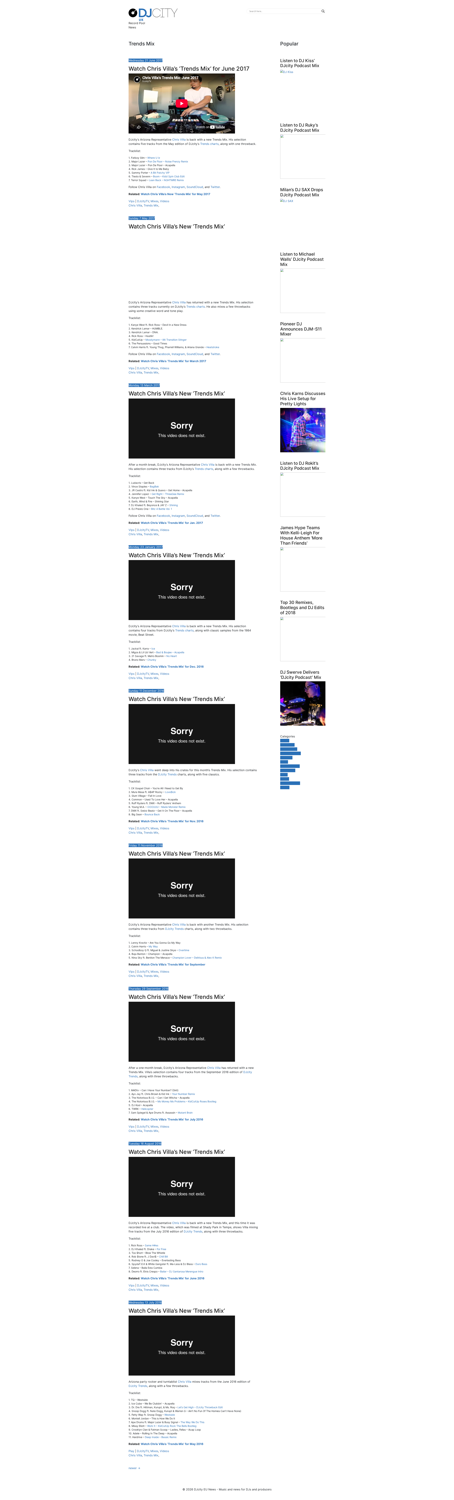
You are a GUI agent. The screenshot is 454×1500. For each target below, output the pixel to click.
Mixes (154, 201)
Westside (169, 1414)
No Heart (171, 656)
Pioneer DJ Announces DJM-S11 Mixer (301, 329)
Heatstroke (212, 347)
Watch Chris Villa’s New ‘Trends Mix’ (177, 226)
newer (134, 1468)
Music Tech (287, 770)
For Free (161, 1249)
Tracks (284, 779)
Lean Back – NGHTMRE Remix (166, 180)
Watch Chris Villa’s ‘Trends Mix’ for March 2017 (173, 361)
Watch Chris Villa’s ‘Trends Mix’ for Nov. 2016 (172, 821)
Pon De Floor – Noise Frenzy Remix (168, 161)
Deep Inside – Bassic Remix (161, 1437)
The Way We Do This (192, 1422)
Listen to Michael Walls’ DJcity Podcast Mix (302, 259)
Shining (173, 505)
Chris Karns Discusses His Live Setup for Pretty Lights (302, 398)
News (132, 27)
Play (131, 1451)
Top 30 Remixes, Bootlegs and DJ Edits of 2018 (302, 607)
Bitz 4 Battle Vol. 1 (161, 508)
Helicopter (147, 1108)
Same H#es (151, 1245)
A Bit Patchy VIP (160, 172)
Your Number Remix (183, 1093)
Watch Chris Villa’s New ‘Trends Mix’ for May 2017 (175, 194)
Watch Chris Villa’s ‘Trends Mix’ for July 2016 (172, 1119)
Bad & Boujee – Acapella (170, 652)
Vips (131, 201)
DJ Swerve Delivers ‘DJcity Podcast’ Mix (300, 675)
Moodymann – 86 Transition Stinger (166, 339)
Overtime (184, 950)
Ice (153, 648)
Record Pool (137, 23)
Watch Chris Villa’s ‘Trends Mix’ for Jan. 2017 (172, 523)
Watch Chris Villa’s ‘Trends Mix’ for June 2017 (189, 68)
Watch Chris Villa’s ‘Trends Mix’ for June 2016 (172, 1278)
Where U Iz (153, 157)
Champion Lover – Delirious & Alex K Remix (197, 957)
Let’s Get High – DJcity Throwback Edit (200, 1407)
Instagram (178, 187)
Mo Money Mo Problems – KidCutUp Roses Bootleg (186, 1101)
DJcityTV (143, 201)
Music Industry (290, 766)
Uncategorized (290, 783)
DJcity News (288, 749)
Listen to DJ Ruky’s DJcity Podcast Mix (299, 127)
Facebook (163, 187)
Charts (284, 740)
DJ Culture (287, 745)
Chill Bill (163, 1256)
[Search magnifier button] (323, 11)
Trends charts (209, 144)
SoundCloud (195, 187)
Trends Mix (151, 205)
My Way (153, 946)
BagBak (154, 486)
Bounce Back (152, 814)
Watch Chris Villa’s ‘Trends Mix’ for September (173, 964)
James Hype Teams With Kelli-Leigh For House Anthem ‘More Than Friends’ (301, 535)
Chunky (151, 659)
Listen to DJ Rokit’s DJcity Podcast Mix (299, 466)
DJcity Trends (167, 774)
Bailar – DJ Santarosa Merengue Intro (181, 1271)
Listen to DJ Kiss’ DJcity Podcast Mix (299, 63)
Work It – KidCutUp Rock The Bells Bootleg (171, 1425)
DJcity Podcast (290, 753)
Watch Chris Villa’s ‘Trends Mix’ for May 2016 (172, 1444)
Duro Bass (201, 1264)
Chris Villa (179, 139)
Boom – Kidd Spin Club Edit (169, 176)
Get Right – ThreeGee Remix (168, 493)
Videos (164, 201)
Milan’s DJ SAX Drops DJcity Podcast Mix (301, 192)
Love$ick (170, 791)
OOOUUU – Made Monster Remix (166, 806)
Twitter (215, 187)
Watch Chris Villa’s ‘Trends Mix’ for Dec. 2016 (172, 666)
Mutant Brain (185, 1112)
